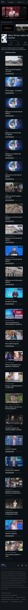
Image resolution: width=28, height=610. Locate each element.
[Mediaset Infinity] (3, 2)
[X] (26, 565)
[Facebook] (18, 565)
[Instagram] (22, 565)
